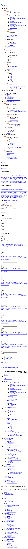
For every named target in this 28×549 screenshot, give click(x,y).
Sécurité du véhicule (11, 114)
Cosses (8, 155)
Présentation (9, 500)
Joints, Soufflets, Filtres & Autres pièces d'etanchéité (17, 86)
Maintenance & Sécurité (9, 134)
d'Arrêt (11, 67)
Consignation (10, 139)
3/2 (10, 56)
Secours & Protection (12, 106)
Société (5, 498)
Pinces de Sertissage (11, 157)
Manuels (12, 21)
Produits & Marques (11, 501)
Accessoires (12, 26)
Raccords (9, 154)
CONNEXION (4, 362)
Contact (5, 365)
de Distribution (13, 66)
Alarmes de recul (14, 120)
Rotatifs (11, 33)
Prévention (9, 127)
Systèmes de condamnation (16, 146)
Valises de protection (14, 110)
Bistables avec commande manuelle (18, 18)
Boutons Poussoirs (11, 36)
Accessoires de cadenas (15, 147)
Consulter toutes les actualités (10, 200)
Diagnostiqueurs (10, 97)
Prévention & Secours (9, 101)
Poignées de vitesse (11, 46)
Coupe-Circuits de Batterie (13, 13)
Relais (8, 37)
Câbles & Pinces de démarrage (14, 100)
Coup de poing (13, 35)
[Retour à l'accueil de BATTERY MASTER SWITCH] (6, 375)
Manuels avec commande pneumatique (16, 23)
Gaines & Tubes (10, 153)
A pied (11, 45)
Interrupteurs (10, 29)
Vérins (8, 70)
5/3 (10, 60)
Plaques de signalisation (15, 125)
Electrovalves (10, 69)
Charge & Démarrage (9, 90)
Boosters (9, 94)
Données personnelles (9, 494)
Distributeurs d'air (11, 52)
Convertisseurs (10, 98)
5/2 (10, 59)
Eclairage (9, 133)
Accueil (2, 203)
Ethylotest (12, 131)
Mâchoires (12, 143)
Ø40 (11, 79)
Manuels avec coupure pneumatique (18, 25)
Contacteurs (9, 39)
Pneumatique (7, 47)
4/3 (10, 58)
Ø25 (11, 76)
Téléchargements (8, 159)
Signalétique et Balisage (12, 121)
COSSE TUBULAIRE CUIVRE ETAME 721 (12, 244)
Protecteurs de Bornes (12, 158)
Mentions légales (7, 493)
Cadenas (12, 144)
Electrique (6, 8)
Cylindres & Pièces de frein (16, 88)
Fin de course (13, 43)
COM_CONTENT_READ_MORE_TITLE (15, 182)
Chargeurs (9, 96)
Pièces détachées (13, 28)
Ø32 (11, 77)
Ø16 (11, 75)
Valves (8, 62)
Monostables (13, 20)
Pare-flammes (13, 118)
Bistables (12, 17)
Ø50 (11, 80)
